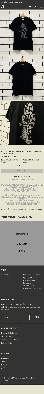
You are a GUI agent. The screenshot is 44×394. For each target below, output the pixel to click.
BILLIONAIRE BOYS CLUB (31, 161)
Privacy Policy (7, 343)
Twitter (4, 361)
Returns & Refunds (9, 333)
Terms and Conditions (10, 340)
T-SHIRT (17, 165)
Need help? (6, 209)
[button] (41, 6)
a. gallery (22, 244)
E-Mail (4, 365)
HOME (22, 251)
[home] (3, 6)
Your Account (7, 336)
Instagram (5, 358)
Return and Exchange (34, 209)
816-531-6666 (18, 209)
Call (3, 368)
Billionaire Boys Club (9, 161)
